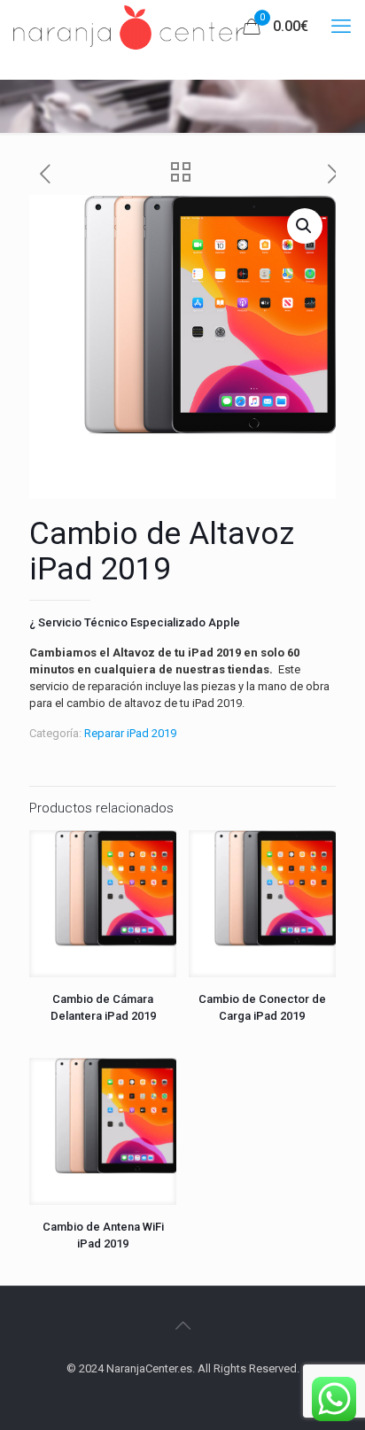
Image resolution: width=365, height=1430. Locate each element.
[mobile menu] (341, 27)
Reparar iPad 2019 (130, 733)
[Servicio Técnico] (128, 26)
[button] (304, 226)
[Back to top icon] (182, 1325)
